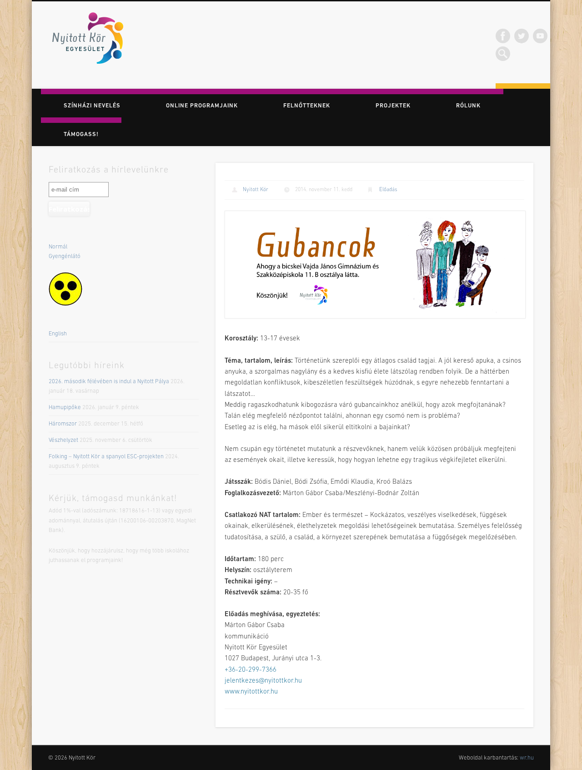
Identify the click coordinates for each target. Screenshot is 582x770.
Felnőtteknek (306, 106)
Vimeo (540, 36)
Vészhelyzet (63, 440)
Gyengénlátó (64, 256)
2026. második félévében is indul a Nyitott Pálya (109, 382)
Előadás (388, 189)
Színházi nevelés (92, 106)
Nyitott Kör (255, 189)
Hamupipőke (65, 407)
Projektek (393, 106)
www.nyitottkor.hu (251, 692)
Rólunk (468, 106)
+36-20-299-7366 (250, 670)
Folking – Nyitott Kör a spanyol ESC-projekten (106, 457)
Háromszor (63, 424)
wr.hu (527, 758)
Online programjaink (202, 106)
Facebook (503, 36)
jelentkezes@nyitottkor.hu (263, 681)
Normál (58, 247)
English (58, 334)
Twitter (521, 36)
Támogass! (81, 134)
